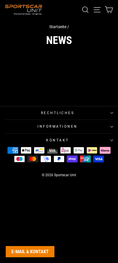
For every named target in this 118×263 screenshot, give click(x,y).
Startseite (57, 26)
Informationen (58, 126)
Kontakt (57, 140)
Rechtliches (57, 113)
